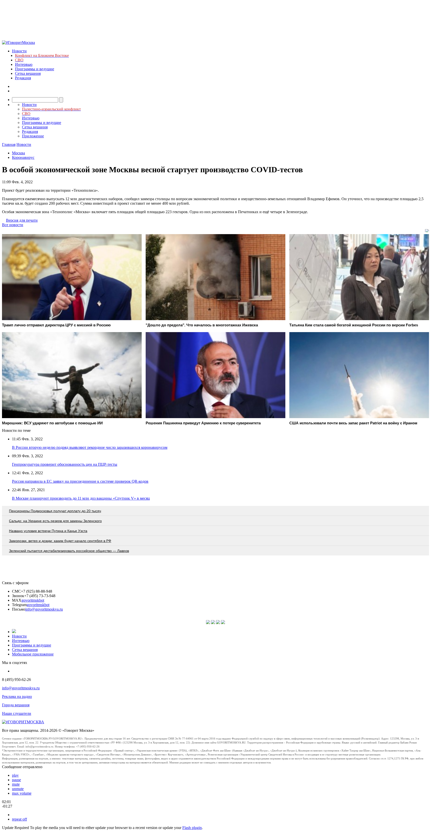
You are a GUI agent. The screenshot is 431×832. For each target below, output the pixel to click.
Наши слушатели (16, 713)
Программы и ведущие (34, 69)
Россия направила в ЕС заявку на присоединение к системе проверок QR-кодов (80, 481)
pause (16, 780)
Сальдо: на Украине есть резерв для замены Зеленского (55, 521)
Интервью (23, 64)
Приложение (33, 136)
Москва (18, 153)
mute (16, 784)
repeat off (19, 819)
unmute (18, 789)
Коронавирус (23, 157)
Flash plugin (192, 828)
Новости (19, 51)
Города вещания (15, 705)
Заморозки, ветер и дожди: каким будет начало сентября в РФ (60, 541)
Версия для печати (22, 220)
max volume (21, 793)
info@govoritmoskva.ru (44, 609)
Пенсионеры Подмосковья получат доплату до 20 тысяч (55, 511)
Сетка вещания (28, 73)
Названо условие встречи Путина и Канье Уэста (48, 531)
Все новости (12, 225)
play (15, 775)
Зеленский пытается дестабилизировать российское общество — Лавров (69, 551)
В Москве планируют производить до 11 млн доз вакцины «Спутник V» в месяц (81, 498)
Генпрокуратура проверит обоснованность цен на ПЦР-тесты (64, 464)
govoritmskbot (32, 600)
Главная (8, 144)
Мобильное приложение (33, 654)
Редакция (23, 78)
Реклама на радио (17, 696)
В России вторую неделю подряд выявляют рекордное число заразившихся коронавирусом (89, 447)
